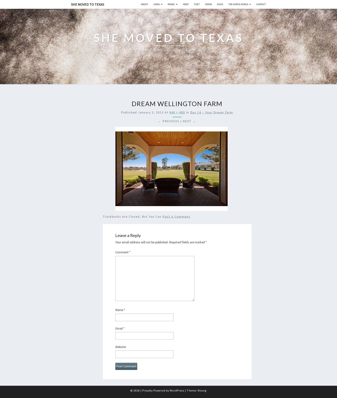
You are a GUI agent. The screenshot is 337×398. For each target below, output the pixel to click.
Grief (186, 4)
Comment (123, 252)
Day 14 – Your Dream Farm (211, 112)
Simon (208, 4)
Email (120, 328)
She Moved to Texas (87, 4)
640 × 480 (177, 112)
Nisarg (202, 390)
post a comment (176, 217)
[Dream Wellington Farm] (171, 170)
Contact (261, 4)
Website (120, 347)
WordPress (177, 390)
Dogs (220, 4)
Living (156, 4)
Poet (197, 4)
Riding (171, 4)
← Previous (168, 121)
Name (120, 310)
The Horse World (238, 4)
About (144, 4)
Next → (189, 121)
